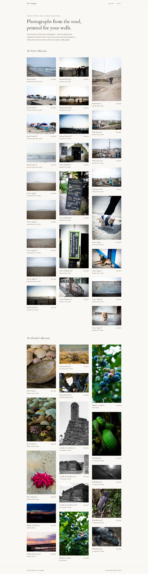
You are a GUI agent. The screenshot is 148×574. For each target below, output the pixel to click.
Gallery (111, 3)
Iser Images (31, 3)
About (119, 3)
